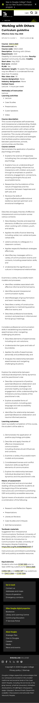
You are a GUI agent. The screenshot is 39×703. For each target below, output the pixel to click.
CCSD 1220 (22, 564)
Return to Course (8, 38)
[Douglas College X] (10, 662)
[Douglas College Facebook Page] (6, 662)
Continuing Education (15, 618)
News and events (13, 647)
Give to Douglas (12, 638)
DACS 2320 (7, 20)
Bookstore (10, 612)
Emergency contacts (14, 597)
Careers (9, 641)
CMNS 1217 (19, 571)
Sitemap (26, 670)
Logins (27, 13)
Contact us (10, 588)
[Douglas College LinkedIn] (14, 662)
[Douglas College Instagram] (3, 662)
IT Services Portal (13, 621)
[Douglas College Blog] (21, 662)
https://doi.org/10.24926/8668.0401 (16, 547)
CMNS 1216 (6, 571)
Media (8, 644)
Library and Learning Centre (17, 615)
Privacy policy (15, 670)
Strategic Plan (11, 635)
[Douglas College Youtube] (18, 662)
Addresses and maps (14, 591)
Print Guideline (26, 38)
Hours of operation (13, 594)
